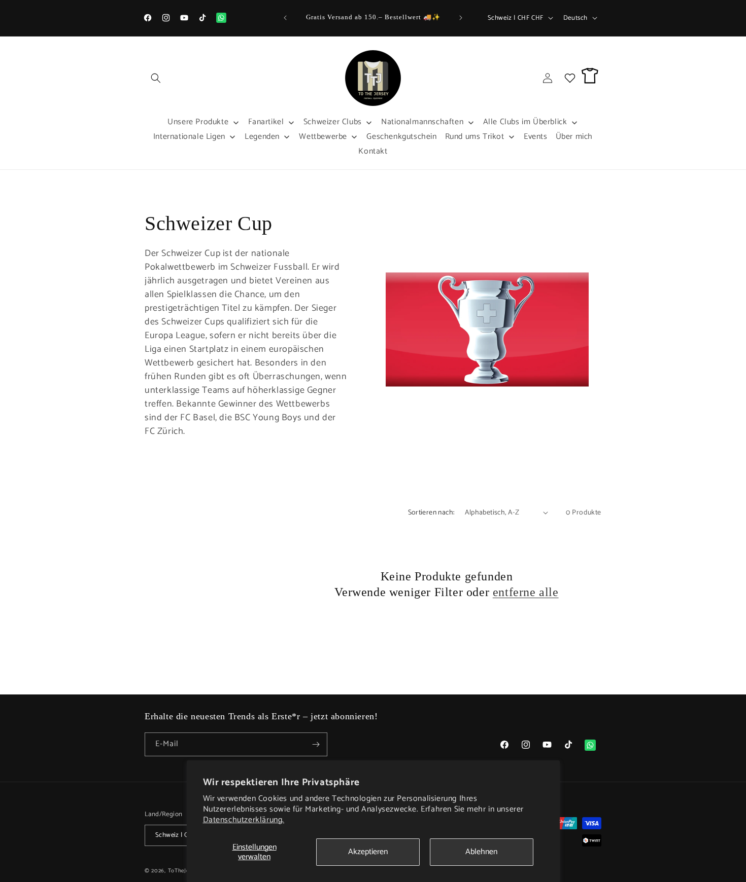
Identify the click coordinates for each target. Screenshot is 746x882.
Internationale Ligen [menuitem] (189, 136)
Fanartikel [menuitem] (266, 122)
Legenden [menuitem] (262, 136)
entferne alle (526, 592)
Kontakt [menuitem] (372, 151)
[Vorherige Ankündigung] (285, 17)
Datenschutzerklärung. (244, 820)
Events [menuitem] (536, 136)
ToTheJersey (184, 870)
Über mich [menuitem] (574, 136)
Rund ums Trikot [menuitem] (474, 136)
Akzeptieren (368, 852)
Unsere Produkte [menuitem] (197, 122)
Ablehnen (481, 852)
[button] (156, 78)
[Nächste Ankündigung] (461, 17)
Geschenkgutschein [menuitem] (401, 136)
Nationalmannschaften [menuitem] (422, 122)
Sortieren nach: (431, 513)
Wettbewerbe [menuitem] (323, 136)
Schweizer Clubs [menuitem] (332, 122)
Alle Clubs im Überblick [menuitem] (525, 122)
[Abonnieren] (315, 744)
